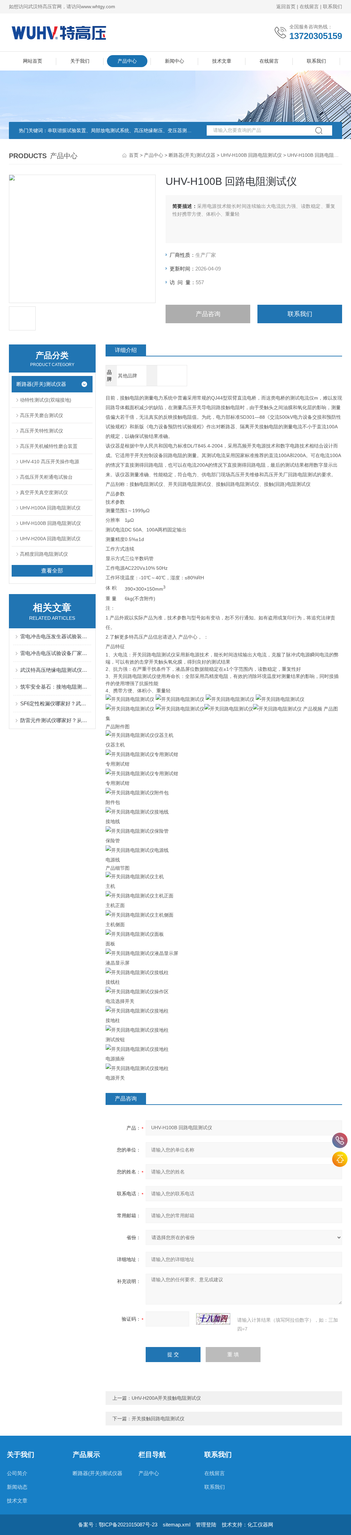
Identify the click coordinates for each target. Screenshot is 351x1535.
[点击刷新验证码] (213, 1319)
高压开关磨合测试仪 (41, 415)
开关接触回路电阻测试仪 (158, 1418)
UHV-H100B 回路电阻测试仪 (251, 155)
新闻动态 (17, 1487)
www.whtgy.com (98, 6)
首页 (133, 155)
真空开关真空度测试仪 (44, 492)
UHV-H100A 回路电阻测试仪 (50, 508)
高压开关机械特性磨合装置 (48, 446)
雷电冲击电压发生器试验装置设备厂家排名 (55, 636)
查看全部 (52, 571)
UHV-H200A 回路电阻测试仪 (50, 538)
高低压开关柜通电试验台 (46, 477)
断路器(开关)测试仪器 (192, 155)
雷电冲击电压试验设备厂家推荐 (55, 653)
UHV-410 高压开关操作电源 (49, 461)
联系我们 (332, 6)
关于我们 (79, 61)
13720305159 (340, 1140)
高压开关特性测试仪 (41, 430)
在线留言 (309, 6)
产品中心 (127, 61)
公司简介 (17, 1473)
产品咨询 (208, 314)
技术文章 (221, 61)
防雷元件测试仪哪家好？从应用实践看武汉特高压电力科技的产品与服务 (55, 720)
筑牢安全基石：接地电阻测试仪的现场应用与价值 (55, 687)
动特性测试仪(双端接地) (45, 400)
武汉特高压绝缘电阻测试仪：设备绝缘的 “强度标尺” (55, 670)
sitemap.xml (176, 1524)
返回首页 (285, 6)
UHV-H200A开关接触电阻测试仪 (166, 1398)
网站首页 (32, 61)
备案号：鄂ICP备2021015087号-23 (117, 1524)
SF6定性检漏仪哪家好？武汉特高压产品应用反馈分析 (55, 703)
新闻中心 (174, 61)
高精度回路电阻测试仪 (44, 554)
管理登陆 (206, 1524)
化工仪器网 (260, 1524)
